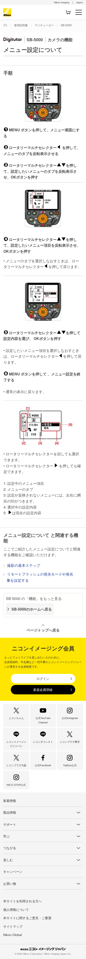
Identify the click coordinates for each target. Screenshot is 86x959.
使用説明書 (21, 25)
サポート (9, 824)
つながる (9, 848)
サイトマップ (12, 926)
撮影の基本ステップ (23, 565)
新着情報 (9, 801)
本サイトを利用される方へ (22, 901)
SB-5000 (66, 25)
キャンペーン (12, 872)
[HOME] (5, 25)
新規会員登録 (43, 690)
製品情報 (9, 812)
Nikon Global (12, 935)
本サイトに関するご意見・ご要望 (27, 918)
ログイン (42, 679)
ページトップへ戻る (43, 630)
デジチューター (44, 25)
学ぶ (6, 836)
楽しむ (8, 860)
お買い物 (9, 884)
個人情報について (16, 910)
